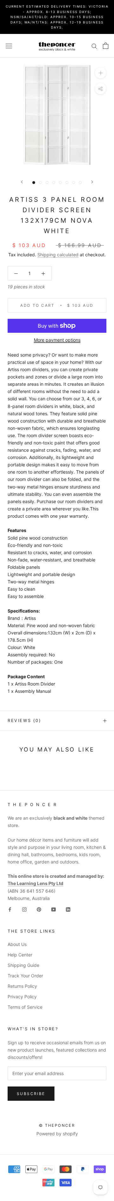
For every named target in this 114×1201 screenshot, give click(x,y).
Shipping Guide (23, 965)
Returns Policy (22, 986)
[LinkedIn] (68, 909)
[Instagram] (24, 909)
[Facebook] (10, 909)
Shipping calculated (58, 254)
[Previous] (22, 181)
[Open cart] (105, 46)
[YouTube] (53, 909)
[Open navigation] (9, 45)
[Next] (92, 181)
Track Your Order (25, 975)
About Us (17, 944)
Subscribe (31, 1093)
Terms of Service (25, 1007)
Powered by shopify (57, 1133)
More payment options (57, 340)
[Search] (94, 46)
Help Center (20, 954)
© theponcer (57, 1125)
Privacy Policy (22, 996)
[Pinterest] (39, 909)
